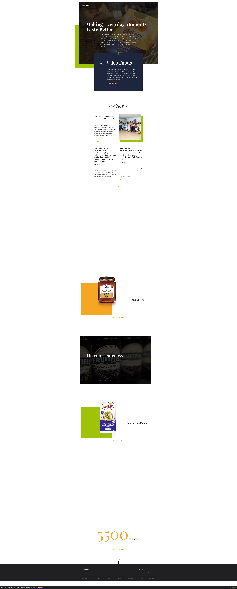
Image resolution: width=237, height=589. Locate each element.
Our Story (116, 5)
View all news (118, 187)
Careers (97, 578)
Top (118, 559)
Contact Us (150, 5)
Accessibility (119, 578)
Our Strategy (131, 5)
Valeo (87, 5)
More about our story (112, 83)
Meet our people (97, 503)
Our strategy (105, 371)
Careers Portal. (149, 574)
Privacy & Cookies (131, 578)
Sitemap (141, 578)
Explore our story (118, 265)
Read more (97, 141)
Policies (108, 578)
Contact (141, 569)
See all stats (121, 317)
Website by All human (152, 578)
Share (114, 317)
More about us (103, 50)
